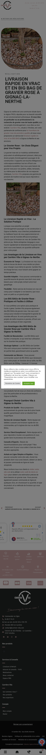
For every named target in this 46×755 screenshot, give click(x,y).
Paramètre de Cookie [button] (12, 383)
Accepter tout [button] (28, 383)
